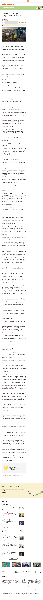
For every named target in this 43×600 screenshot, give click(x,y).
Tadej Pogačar (10, 582)
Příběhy (3, 544)
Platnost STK (36, 584)
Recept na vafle (24, 583)
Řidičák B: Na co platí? (38, 582)
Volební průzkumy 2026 (5, 580)
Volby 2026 (3, 579)
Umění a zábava (5, 506)
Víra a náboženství (5, 513)
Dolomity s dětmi (30, 584)
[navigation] (1, 1)
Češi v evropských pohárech (31, 586)
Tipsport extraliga (17, 581)
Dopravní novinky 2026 (38, 581)
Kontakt (21, 593)
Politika (3, 521)
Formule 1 (16, 583)
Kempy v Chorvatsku (31, 579)
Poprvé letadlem (30, 580)
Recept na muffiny (24, 580)
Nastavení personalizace (21, 594)
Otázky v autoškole (37, 583)
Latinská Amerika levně (31, 583)
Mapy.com (13, 586)
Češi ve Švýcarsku (30, 582)
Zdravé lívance (23, 581)
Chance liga (16, 579)
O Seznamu (8, 593)
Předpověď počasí (17, 586)
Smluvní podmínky (14, 593)
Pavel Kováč (4, 527)
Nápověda (18, 593)
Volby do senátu (4, 583)
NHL (15, 584)
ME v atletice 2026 (17, 582)
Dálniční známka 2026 (38, 580)
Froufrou (6, 19)
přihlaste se (8, 22)
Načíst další (12, 558)
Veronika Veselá (4, 550)
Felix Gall (9, 583)
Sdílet (24, 22)
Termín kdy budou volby (5, 582)
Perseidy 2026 (22, 586)
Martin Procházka (5, 519)
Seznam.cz (40, 1)
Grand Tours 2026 (10, 584)
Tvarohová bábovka (24, 582)
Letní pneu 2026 (37, 579)
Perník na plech (24, 584)
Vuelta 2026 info (10, 579)
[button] (14, 34)
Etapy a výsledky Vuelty (11, 580)
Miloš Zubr (4, 504)
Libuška (3, 535)
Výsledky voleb (3, 581)
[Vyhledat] (28, 1)
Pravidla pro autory (31, 593)
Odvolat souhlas (36, 593)
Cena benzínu (26, 586)
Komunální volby (4, 584)
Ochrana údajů (25, 593)
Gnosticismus (4, 512)
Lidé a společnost (5, 536)
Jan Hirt (9, 581)
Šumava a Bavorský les (31, 581)
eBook (21, 22)
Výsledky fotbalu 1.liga (17, 580)
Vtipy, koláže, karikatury (7, 529)
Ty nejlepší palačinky (24, 579)
